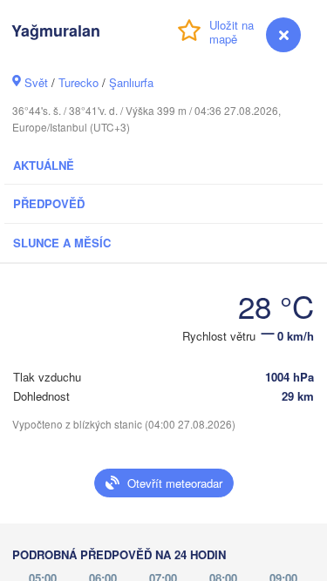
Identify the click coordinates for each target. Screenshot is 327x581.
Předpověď (49, 203)
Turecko (78, 82)
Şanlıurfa (131, 82)
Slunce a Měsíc (62, 242)
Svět (36, 82)
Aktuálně (43, 165)
